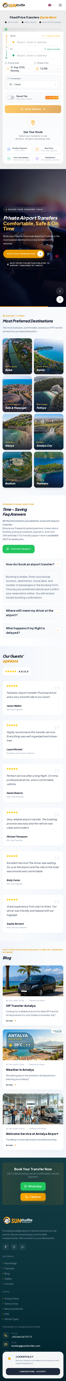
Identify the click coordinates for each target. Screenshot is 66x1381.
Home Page (10, 1263)
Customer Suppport (21, 549)
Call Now (35, 1196)
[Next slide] (59, 299)
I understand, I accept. (33, 1371)
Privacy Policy (11, 1298)
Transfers (9, 1268)
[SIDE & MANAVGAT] (17, 394)
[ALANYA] (17, 432)
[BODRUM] (17, 470)
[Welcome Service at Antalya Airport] (33, 1109)
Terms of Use (11, 1303)
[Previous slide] (59, 291)
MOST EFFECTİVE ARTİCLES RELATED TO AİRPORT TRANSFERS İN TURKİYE (30, 265)
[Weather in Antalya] (33, 1044)
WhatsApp (35, 1186)
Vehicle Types (11, 1319)
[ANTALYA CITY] (48, 432)
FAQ (6, 1313)
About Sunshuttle (13, 1308)
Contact (9, 1283)
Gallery (8, 1278)
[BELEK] (17, 356)
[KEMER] (48, 356)
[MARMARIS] (48, 470)
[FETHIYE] (48, 394)
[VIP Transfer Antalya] (33, 980)
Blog (7, 1273)
